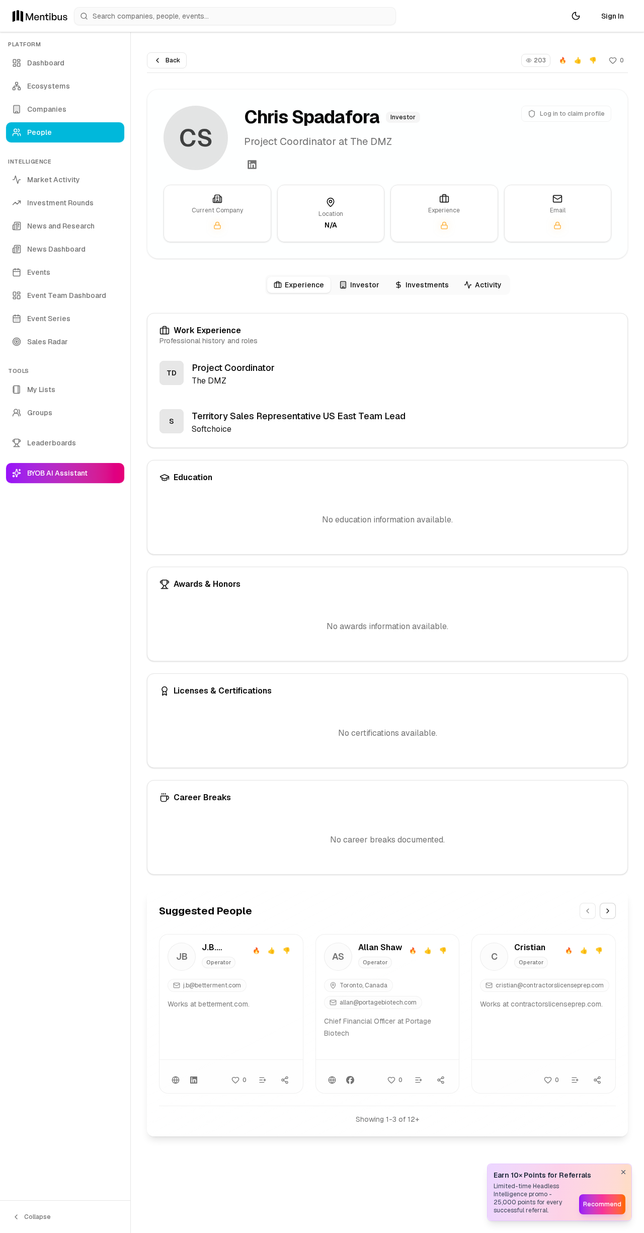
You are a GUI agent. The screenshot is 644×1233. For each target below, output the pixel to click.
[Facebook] (350, 1080)
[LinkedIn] (252, 165)
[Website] (176, 1080)
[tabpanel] (387, 594)
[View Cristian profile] (543, 1014)
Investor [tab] (364, 284)
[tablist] (387, 285)
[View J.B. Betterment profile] (231, 1014)
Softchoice (211, 429)
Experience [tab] (304, 284)
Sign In (612, 16)
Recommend (602, 1204)
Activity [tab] (488, 284)
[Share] (285, 1080)
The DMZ (209, 380)
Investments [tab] (427, 284)
